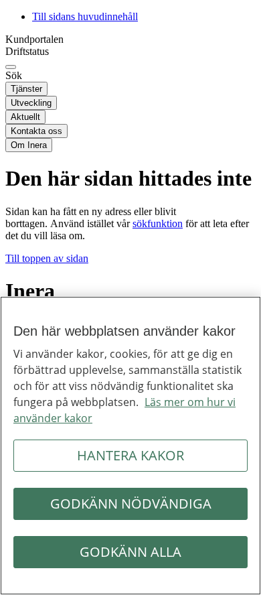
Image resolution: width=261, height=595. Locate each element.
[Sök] (10, 67)
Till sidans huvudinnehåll (85, 16)
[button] (46, 258)
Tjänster (26, 89)
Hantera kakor (130, 455)
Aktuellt (25, 117)
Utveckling (31, 103)
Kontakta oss (36, 131)
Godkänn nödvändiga (130, 503)
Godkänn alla (130, 552)
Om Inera (29, 145)
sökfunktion (158, 223)
